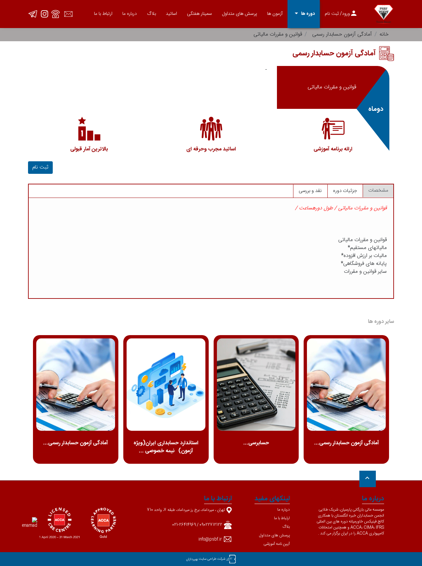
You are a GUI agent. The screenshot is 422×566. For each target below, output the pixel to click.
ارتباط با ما (103, 14)
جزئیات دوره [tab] (345, 191)
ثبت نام (40, 167)
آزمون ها (275, 14)
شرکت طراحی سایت (212, 559)
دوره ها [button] (303, 13)
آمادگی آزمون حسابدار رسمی (342, 34)
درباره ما (129, 14)
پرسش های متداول (239, 14)
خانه (384, 34)
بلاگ (151, 14)
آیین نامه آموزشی (276, 544)
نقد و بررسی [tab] (310, 191)
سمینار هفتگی (199, 14)
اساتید (171, 14)
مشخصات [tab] (378, 190)
